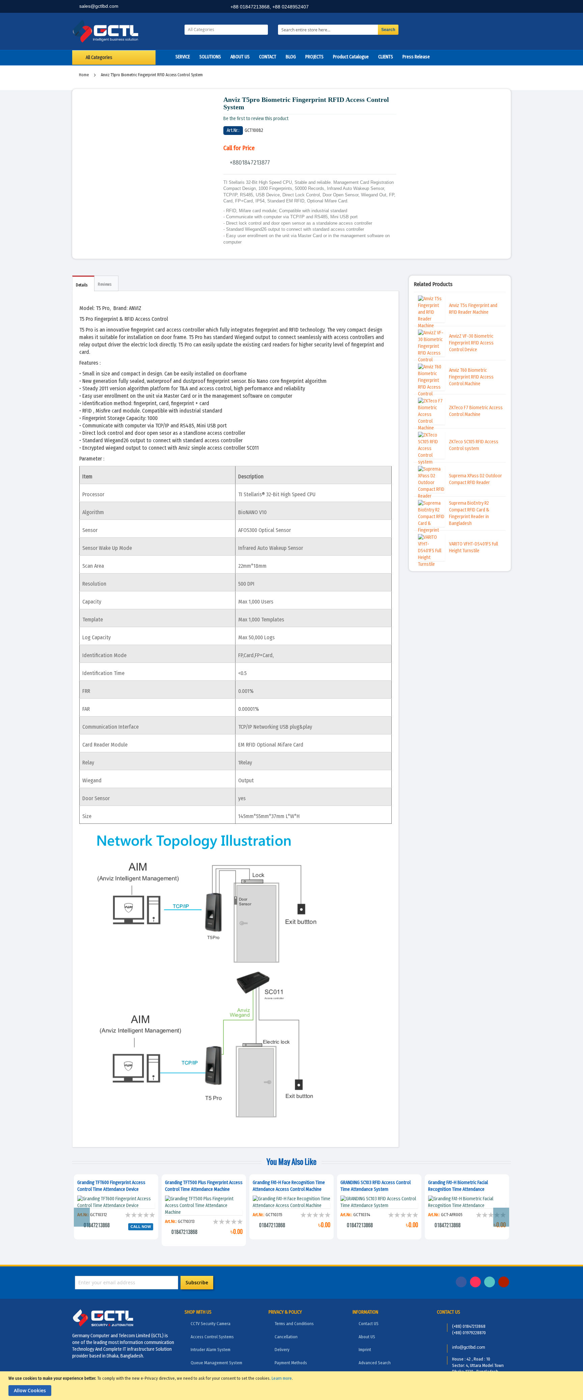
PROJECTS (314, 57)
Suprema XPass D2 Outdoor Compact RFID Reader (475, 479)
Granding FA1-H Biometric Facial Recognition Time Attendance (458, 1186)
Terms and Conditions (294, 1323)
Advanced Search (375, 1362)
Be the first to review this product (255, 118)
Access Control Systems (212, 1336)
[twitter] (489, 7)
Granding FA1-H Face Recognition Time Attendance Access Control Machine (289, 1186)
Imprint (365, 1349)
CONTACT (267, 57)
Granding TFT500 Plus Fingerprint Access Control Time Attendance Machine (204, 1186)
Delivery (282, 1349)
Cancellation (286, 1336)
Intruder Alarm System (210, 1349)
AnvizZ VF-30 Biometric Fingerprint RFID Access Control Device (471, 343)
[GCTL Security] (123, 31)
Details (81, 285)
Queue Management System (216, 1362)
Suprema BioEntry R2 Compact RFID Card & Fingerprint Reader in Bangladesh (469, 513)
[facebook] (459, 7)
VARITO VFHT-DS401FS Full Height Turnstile (473, 547)
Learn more (282, 1378)
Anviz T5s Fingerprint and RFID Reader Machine (473, 309)
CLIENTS (385, 57)
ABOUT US (240, 57)
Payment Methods (291, 1362)
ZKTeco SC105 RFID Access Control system (473, 445)
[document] (292, 1385)
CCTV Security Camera (210, 1323)
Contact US (369, 1323)
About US (367, 1336)
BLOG (291, 57)
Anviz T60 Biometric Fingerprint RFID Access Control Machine (471, 377)
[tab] (83, 283)
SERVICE (182, 57)
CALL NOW (141, 1227)
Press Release (416, 57)
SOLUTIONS (210, 57)
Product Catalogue (351, 57)
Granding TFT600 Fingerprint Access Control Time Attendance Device (111, 1186)
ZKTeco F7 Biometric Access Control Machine (476, 411)
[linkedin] (474, 7)
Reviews (104, 284)
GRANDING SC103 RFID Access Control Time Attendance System (375, 1186)
